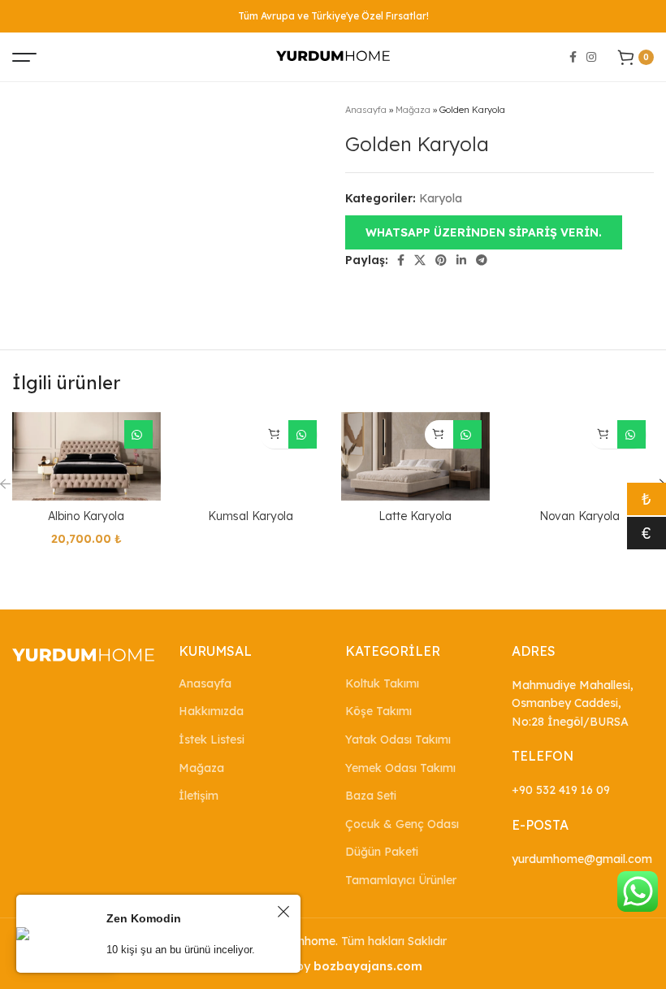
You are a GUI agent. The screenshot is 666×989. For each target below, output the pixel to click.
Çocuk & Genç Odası (402, 824)
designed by (333, 966)
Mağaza (413, 109)
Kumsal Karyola (250, 516)
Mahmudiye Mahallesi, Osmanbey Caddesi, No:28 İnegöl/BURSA (573, 703)
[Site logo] (333, 56)
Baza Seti (370, 795)
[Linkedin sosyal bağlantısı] (461, 260)
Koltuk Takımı (382, 683)
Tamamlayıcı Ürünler (400, 880)
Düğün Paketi (381, 851)
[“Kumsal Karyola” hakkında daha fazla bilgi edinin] (274, 434)
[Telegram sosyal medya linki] (481, 260)
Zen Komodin (143, 918)
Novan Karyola (579, 516)
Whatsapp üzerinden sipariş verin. (483, 232)
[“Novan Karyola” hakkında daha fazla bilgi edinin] (603, 434)
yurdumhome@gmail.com (582, 859)
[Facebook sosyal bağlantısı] (573, 56)
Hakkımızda (211, 711)
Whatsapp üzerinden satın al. (138, 434)
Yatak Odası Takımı (398, 739)
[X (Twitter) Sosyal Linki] (419, 260)
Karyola (440, 198)
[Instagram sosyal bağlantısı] (591, 56)
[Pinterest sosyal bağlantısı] (441, 260)
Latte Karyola (415, 516)
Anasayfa (366, 109)
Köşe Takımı (378, 711)
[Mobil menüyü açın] (24, 57)
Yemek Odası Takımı (400, 768)
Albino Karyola (86, 516)
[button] (483, 231)
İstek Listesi (211, 739)
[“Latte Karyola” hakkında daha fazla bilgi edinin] (439, 434)
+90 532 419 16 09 (561, 790)
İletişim (198, 795)
